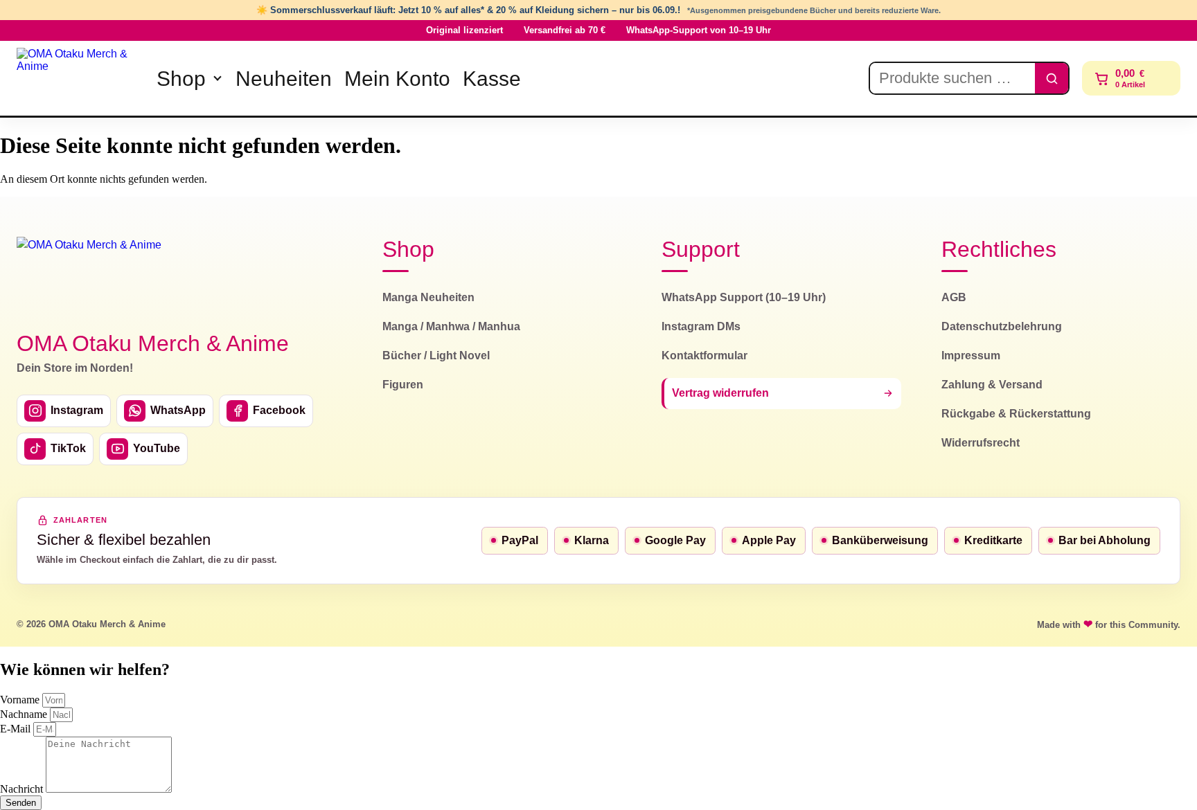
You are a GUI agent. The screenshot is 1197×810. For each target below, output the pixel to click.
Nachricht (23, 789)
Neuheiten (284, 78)
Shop (181, 78)
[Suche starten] (1051, 78)
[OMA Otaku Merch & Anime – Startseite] (89, 275)
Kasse (492, 78)
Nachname (25, 714)
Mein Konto (397, 78)
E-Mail (16, 729)
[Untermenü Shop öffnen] (217, 78)
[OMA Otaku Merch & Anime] (78, 78)
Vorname (21, 699)
